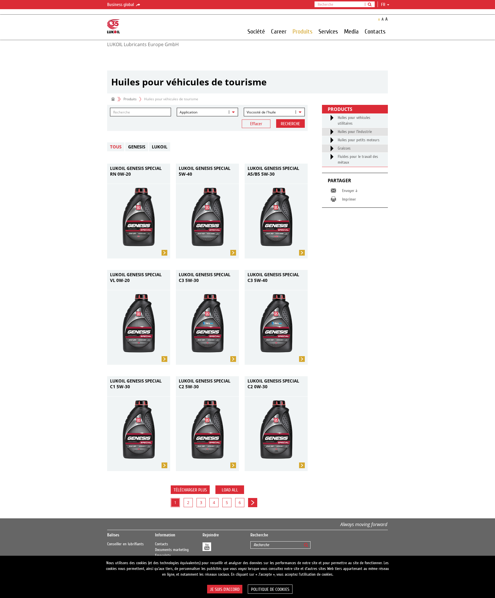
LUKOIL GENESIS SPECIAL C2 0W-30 (273, 383)
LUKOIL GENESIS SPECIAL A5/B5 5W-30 (273, 171)
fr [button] (383, 4)
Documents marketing (172, 550)
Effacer (256, 123)
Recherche (290, 123)
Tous (115, 147)
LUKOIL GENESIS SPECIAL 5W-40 (204, 171)
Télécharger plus (190, 490)
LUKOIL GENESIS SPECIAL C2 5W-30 (204, 383)
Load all (230, 490)
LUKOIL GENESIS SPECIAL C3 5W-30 (204, 277)
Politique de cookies (270, 589)
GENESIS (136, 147)
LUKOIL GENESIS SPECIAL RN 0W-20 (136, 171)
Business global (121, 4)
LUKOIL (159, 147)
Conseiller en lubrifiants (125, 544)
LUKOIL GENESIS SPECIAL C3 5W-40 (273, 277)
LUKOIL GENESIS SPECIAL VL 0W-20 (136, 277)
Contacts (161, 544)
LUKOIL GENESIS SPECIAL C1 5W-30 (136, 383)
